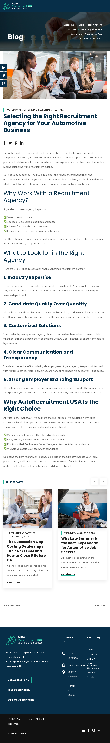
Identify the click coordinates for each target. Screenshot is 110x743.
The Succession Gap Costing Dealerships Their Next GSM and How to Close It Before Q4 (26, 550)
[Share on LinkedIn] (22, 143)
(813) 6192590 (73, 656)
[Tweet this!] (10, 143)
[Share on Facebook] (4, 143)
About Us (92, 654)
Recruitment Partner (51, 110)
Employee (69, 533)
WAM (24, 733)
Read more (13, 582)
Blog (81, 24)
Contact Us (93, 667)
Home (90, 649)
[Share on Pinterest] (16, 143)
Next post (101, 605)
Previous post (11, 605)
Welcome (69, 24)
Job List (91, 658)
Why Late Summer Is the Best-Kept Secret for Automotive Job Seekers (80, 545)
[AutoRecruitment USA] (24, 640)
